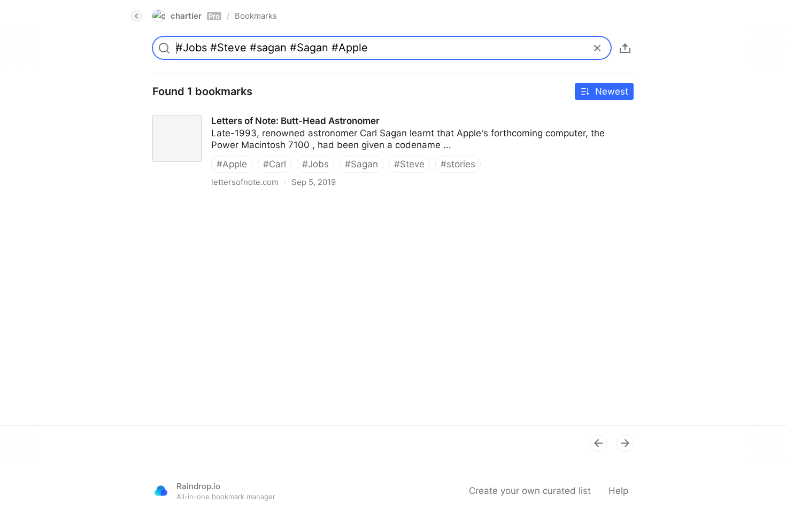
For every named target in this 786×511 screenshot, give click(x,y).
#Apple (232, 164)
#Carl (274, 164)
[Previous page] (598, 443)
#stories (458, 164)
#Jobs (315, 164)
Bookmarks (256, 16)
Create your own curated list (530, 490)
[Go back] (136, 16)
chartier (195, 16)
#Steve (409, 164)
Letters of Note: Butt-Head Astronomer (227, 111)
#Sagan (361, 164)
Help (618, 490)
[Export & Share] (625, 48)
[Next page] (625, 443)
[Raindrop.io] (160, 490)
